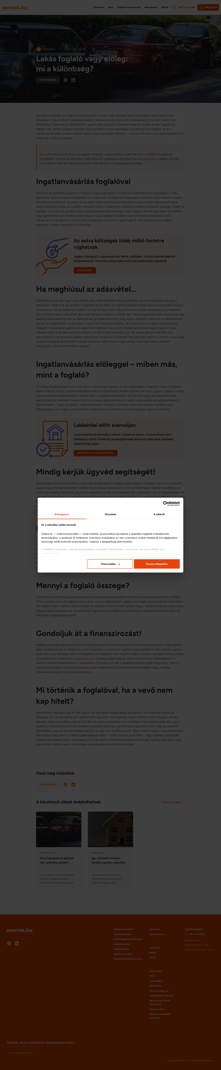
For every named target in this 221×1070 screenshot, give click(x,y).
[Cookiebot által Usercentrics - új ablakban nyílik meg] (165, 503)
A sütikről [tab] (159, 514)
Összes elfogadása (156, 564)
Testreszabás (108, 564)
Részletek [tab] (110, 514)
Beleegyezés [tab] (62, 514)
